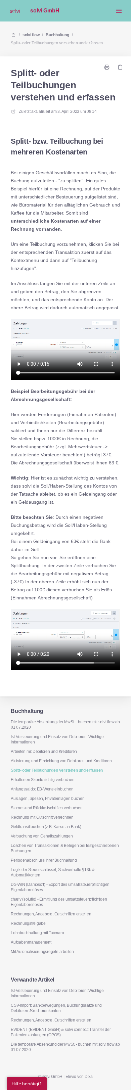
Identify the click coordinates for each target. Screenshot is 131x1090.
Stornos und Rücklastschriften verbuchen (47, 808)
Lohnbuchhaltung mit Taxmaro (37, 932)
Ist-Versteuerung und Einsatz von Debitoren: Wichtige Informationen (57, 739)
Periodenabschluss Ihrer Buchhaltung (44, 860)
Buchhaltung (57, 35)
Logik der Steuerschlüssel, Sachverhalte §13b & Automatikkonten (53, 872)
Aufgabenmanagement (31, 942)
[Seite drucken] (106, 67)
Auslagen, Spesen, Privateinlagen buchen (48, 798)
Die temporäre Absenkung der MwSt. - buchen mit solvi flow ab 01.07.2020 (65, 725)
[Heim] (15, 10)
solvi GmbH (44, 10)
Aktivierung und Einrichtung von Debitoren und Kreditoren (61, 761)
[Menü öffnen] (119, 10)
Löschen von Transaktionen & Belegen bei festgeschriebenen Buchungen (65, 848)
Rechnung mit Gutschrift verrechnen (42, 817)
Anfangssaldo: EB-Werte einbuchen (42, 789)
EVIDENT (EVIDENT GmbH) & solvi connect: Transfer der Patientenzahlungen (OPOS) (61, 1032)
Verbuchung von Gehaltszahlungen (42, 836)
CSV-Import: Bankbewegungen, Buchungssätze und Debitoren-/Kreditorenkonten (56, 1008)
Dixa (89, 1076)
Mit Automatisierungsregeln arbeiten (42, 951)
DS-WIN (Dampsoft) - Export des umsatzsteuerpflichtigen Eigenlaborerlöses (60, 887)
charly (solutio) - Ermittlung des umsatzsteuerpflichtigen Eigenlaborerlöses (59, 902)
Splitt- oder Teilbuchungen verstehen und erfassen (57, 43)
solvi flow (31, 35)
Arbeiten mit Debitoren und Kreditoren (44, 751)
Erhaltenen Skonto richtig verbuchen (43, 779)
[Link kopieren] (120, 67)
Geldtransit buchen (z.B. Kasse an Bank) (46, 826)
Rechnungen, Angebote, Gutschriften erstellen (51, 914)
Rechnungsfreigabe (28, 923)
